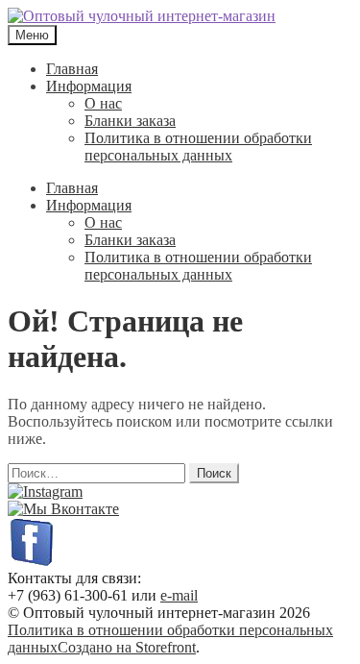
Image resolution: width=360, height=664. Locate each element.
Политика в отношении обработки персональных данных (198, 146)
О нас (103, 103)
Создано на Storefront (127, 647)
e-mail (179, 595)
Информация (89, 86)
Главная (72, 69)
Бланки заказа (130, 120)
